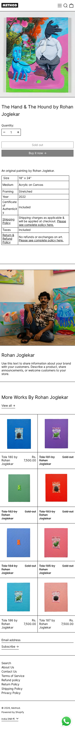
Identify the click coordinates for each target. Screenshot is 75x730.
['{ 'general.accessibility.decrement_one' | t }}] (4, 132)
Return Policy (10, 684)
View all (6, 405)
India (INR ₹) (8, 718)
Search (6, 663)
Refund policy (10, 680)
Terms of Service (12, 676)
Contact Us (9, 671)
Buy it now (36, 153)
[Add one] (18, 132)
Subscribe (8, 646)
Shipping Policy (8, 221)
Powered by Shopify (12, 712)
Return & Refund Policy (8, 238)
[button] (65, 5)
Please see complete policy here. (42, 222)
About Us (7, 667)
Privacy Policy (11, 693)
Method (15, 708)
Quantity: (7, 125)
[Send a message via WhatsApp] (66, 721)
